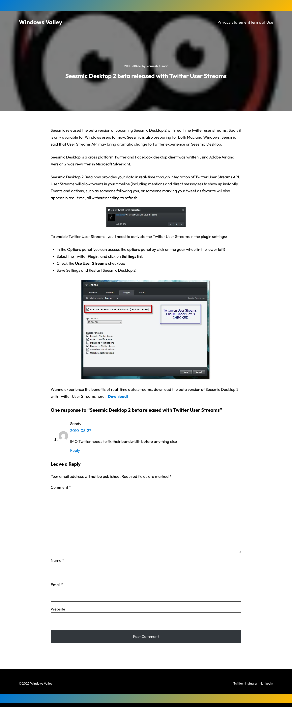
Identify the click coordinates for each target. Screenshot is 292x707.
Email (57, 584)
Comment (61, 487)
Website (58, 609)
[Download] (117, 396)
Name (57, 560)
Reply (75, 450)
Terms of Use (261, 22)
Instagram (252, 683)
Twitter (238, 683)
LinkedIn (267, 683)
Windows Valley (40, 22)
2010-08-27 (80, 430)
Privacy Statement (234, 22)
